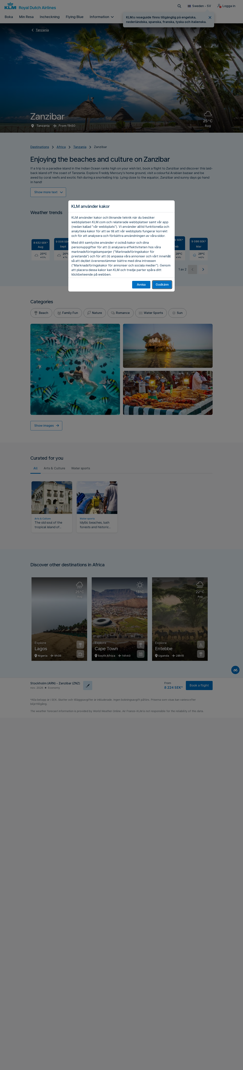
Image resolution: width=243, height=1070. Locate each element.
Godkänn (162, 284)
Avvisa (141, 284)
